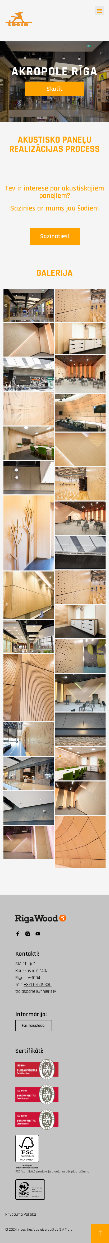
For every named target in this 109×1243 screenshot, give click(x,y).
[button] (99, 10)
